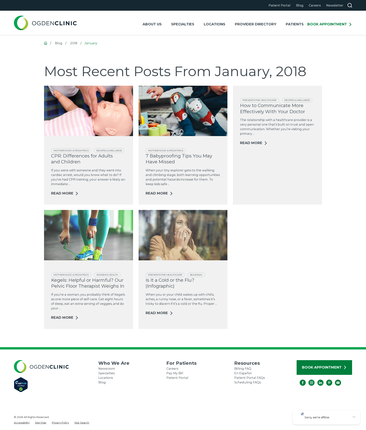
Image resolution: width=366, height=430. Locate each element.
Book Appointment (327, 24)
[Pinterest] (326, 380)
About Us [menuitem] (152, 24)
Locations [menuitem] (214, 24)
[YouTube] (335, 380)
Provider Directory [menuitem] (255, 24)
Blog (299, 5)
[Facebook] (300, 380)
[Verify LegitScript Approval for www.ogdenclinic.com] (56, 384)
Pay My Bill (174, 373)
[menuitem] (22, 422)
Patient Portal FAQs (249, 378)
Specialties (106, 373)
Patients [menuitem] (295, 24)
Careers (315, 5)
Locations (105, 378)
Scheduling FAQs (247, 382)
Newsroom (106, 368)
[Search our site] (350, 5)
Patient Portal (280, 5)
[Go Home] (45, 43)
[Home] (45, 23)
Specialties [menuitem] (182, 24)
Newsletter (334, 5)
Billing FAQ (242, 368)
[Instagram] (308, 380)
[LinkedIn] (317, 380)
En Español (243, 373)
